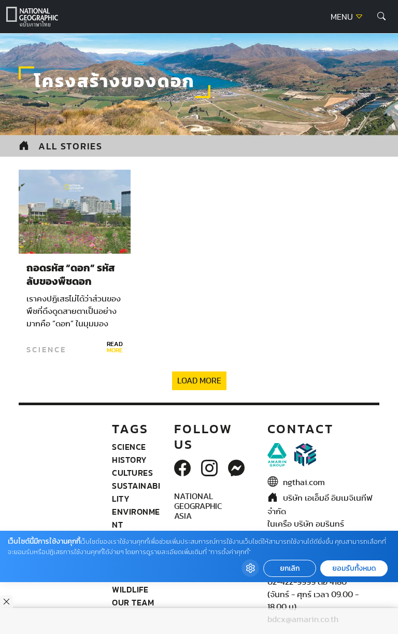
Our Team (133, 602)
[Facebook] (182, 469)
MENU (343, 17)
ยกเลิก (290, 568)
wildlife (130, 589)
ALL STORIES (70, 146)
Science (46, 349)
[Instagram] (209, 469)
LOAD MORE (199, 381)
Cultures (132, 472)
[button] (381, 16)
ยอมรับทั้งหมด (354, 568)
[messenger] (236, 469)
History (129, 459)
